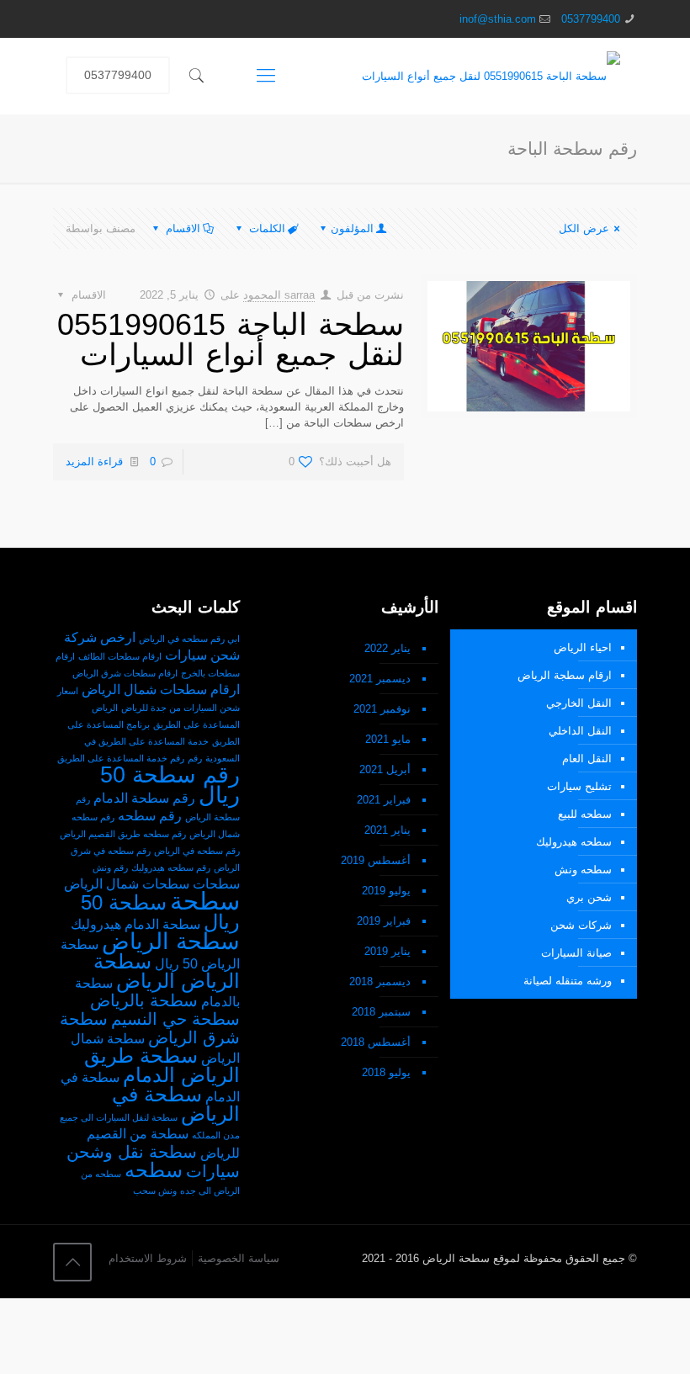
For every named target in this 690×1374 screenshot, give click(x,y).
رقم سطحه (150, 816)
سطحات (216, 884)
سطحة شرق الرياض (150, 1028)
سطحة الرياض (171, 941)
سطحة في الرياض (176, 1104)
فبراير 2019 (384, 921)
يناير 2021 (387, 830)
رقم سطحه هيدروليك (170, 867)
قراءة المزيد (94, 461)
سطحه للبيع (585, 814)
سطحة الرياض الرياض (166, 971)
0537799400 (590, 19)
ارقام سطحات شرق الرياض (125, 673)
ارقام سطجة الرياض (565, 675)
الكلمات (267, 228)
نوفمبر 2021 (382, 709)
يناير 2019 (387, 951)
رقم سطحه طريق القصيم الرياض (123, 834)
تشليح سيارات (579, 786)
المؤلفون (352, 228)
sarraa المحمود (279, 295)
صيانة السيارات (576, 953)
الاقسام (183, 228)
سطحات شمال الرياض (126, 884)
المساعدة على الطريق (196, 724)
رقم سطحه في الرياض (197, 851)
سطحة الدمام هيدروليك (135, 924)
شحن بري (589, 897)
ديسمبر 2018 (380, 981)
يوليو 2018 (386, 1072)
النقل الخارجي (579, 703)
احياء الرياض (583, 647)
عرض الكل (584, 228)
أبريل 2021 (385, 769)
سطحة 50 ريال (160, 912)
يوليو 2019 (386, 890)
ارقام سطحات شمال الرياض (161, 689)
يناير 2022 (387, 648)
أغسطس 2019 (376, 860)
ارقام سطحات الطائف (120, 656)
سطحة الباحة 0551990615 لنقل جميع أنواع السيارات (230, 339)
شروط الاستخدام (148, 1258)
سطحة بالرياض (144, 1000)
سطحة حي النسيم (175, 1018)
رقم (195, 758)
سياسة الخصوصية (238, 1258)
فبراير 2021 (384, 799)
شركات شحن (581, 925)
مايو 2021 (388, 739)
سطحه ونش (583, 869)
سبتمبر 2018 (381, 1011)
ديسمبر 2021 (380, 678)
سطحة (205, 901)
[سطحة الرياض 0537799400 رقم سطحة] (491, 76)
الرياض (105, 708)
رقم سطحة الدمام (144, 798)
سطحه (154, 1170)
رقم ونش (110, 867)
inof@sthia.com (497, 19)
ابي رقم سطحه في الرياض (189, 639)
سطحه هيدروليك (574, 842)
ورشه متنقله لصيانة (567, 980)
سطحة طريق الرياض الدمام (162, 1065)
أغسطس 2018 (376, 1042)
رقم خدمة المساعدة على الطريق (120, 758)
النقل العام (587, 758)
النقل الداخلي (580, 730)
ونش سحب (155, 1191)
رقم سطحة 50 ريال (170, 784)
